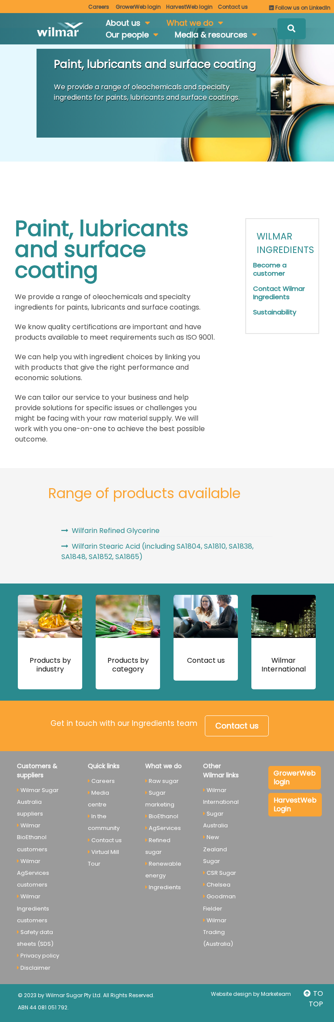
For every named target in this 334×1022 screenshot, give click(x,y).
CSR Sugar (221, 873)
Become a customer (270, 269)
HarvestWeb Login (295, 804)
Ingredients (165, 887)
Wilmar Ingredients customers (33, 908)
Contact (233, 6)
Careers (98, 6)
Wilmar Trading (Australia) (218, 932)
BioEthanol (163, 816)
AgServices (165, 828)
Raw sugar (164, 781)
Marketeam (276, 994)
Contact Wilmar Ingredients (279, 292)
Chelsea (218, 884)
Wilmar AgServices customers (33, 873)
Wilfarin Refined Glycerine (116, 531)
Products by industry (50, 664)
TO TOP (316, 998)
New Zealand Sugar (215, 849)
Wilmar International (283, 664)
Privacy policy (39, 955)
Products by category (128, 664)
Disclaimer (35, 968)
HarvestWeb (189, 6)
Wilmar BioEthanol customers (32, 837)
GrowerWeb (138, 6)
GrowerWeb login (295, 777)
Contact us (206, 660)
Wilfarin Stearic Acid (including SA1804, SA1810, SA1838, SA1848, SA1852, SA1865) (157, 551)
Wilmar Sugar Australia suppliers (38, 802)
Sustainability (274, 312)
